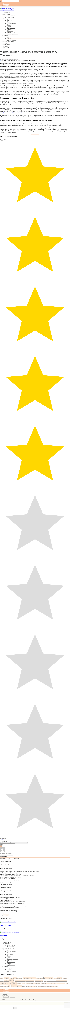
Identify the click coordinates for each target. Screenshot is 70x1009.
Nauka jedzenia (11, 15)
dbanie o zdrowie (39, 978)
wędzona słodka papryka (31, 986)
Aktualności (6, 12)
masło (11, 980)
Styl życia (9, 38)
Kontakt (5, 995)
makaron (2, 981)
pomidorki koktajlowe (51, 983)
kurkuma (65, 978)
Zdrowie (5, 35)
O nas (5, 43)
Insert (15, 1008)
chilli (11, 978)
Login (1, 839)
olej (66, 981)
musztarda (37, 981)
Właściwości (10, 17)
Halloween (10, 31)
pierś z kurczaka (35, 983)
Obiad (8, 22)
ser (9, 986)
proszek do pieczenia (61, 983)
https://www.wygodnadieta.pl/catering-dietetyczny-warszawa (16, 112)
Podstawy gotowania (12, 34)
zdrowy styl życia (49, 986)
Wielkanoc (10, 29)
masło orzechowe (19, 981)
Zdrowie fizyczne (11, 40)
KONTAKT (6, 47)
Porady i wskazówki (8, 41)
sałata (6, 986)
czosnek (32, 978)
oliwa (14, 983)
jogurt (50, 978)
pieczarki (23, 983)
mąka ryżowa (46, 981)
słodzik (18, 986)
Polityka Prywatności (9, 997)
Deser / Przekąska (11, 23)
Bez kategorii (7, 942)
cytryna (25, 978)
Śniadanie (9, 20)
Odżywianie (6, 14)
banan (1, 978)
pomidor (43, 983)
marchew (6, 981)
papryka (19, 983)
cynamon (19, 978)
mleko (32, 981)
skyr (12, 986)
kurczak (59, 978)
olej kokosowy (5, 983)
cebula (6, 978)
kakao (55, 978)
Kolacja (9, 25)
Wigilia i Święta (11, 32)
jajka (45, 978)
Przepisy (5, 19)
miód (29, 981)
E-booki (5, 46)
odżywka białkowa (60, 981)
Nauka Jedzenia (13, 59)
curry (15, 978)
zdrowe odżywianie (42, 986)
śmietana (55, 986)
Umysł (8, 37)
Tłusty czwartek (11, 28)
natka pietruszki (52, 981)
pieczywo (28, 983)
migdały (26, 981)
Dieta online (6, 44)
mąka (41, 981)
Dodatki (9, 26)
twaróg (23, 986)
